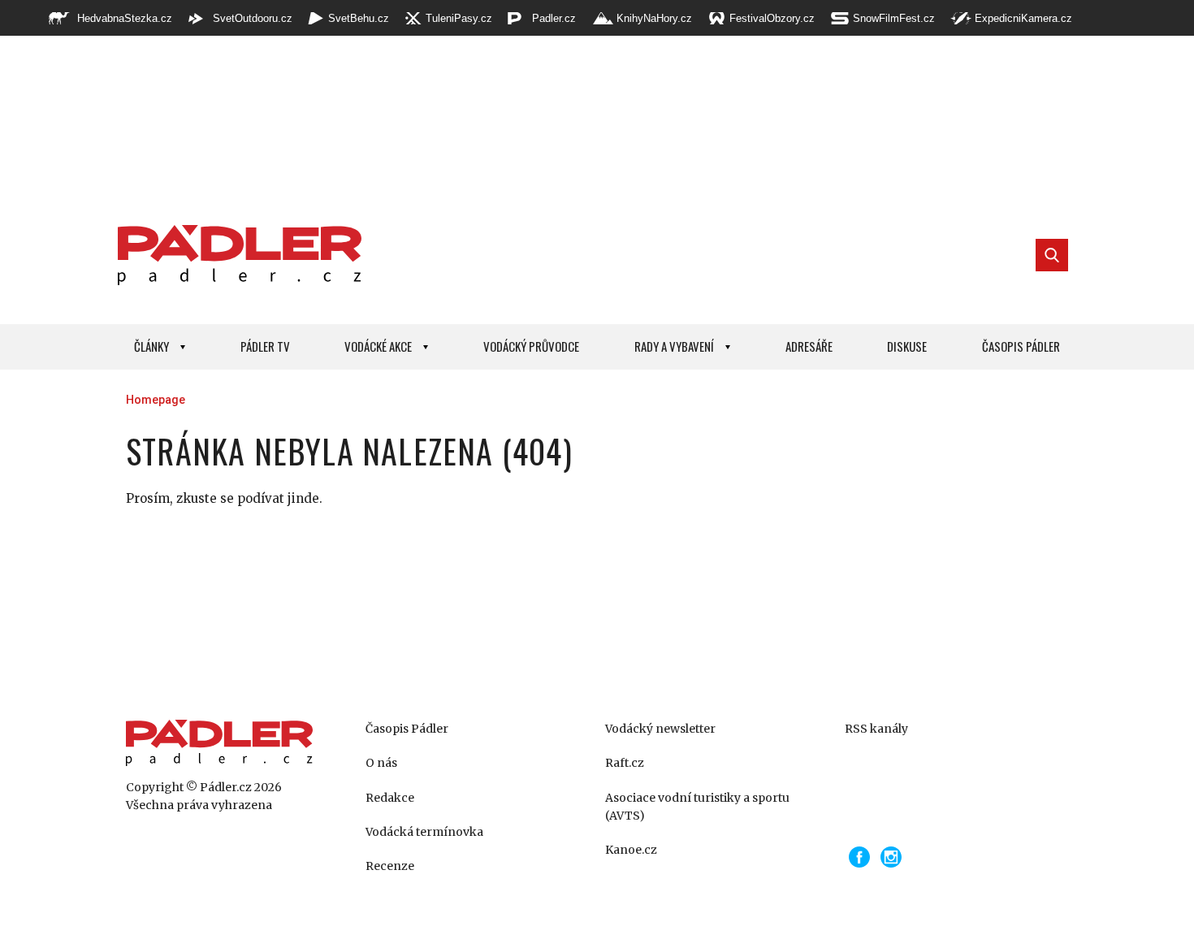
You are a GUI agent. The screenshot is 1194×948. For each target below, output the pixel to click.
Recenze (390, 866)
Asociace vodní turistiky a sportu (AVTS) (697, 806)
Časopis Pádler (1021, 346)
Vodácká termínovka (424, 832)
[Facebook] (859, 857)
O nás (381, 762)
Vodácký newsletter (660, 728)
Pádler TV (265, 346)
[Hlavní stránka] (235, 255)
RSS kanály (876, 728)
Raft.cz (624, 762)
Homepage (155, 399)
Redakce (390, 797)
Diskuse (907, 346)
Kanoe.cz (631, 849)
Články (151, 346)
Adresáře (809, 346)
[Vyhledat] (1052, 255)
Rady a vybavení (674, 346)
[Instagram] (891, 857)
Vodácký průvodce (531, 346)
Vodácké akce (378, 346)
